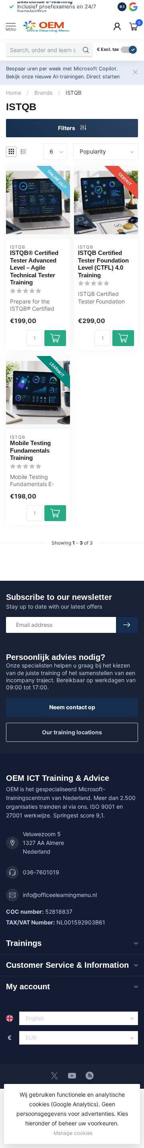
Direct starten (103, 77)
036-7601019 (41, 872)
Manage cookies (73, 1133)
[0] (133, 26)
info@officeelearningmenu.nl (60, 894)
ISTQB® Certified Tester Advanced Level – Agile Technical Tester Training (34, 267)
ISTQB (74, 93)
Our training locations (72, 732)
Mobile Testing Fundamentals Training (30, 450)
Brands (43, 93)
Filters (67, 128)
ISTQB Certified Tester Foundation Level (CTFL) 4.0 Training (103, 263)
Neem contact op (72, 707)
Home (13, 93)
